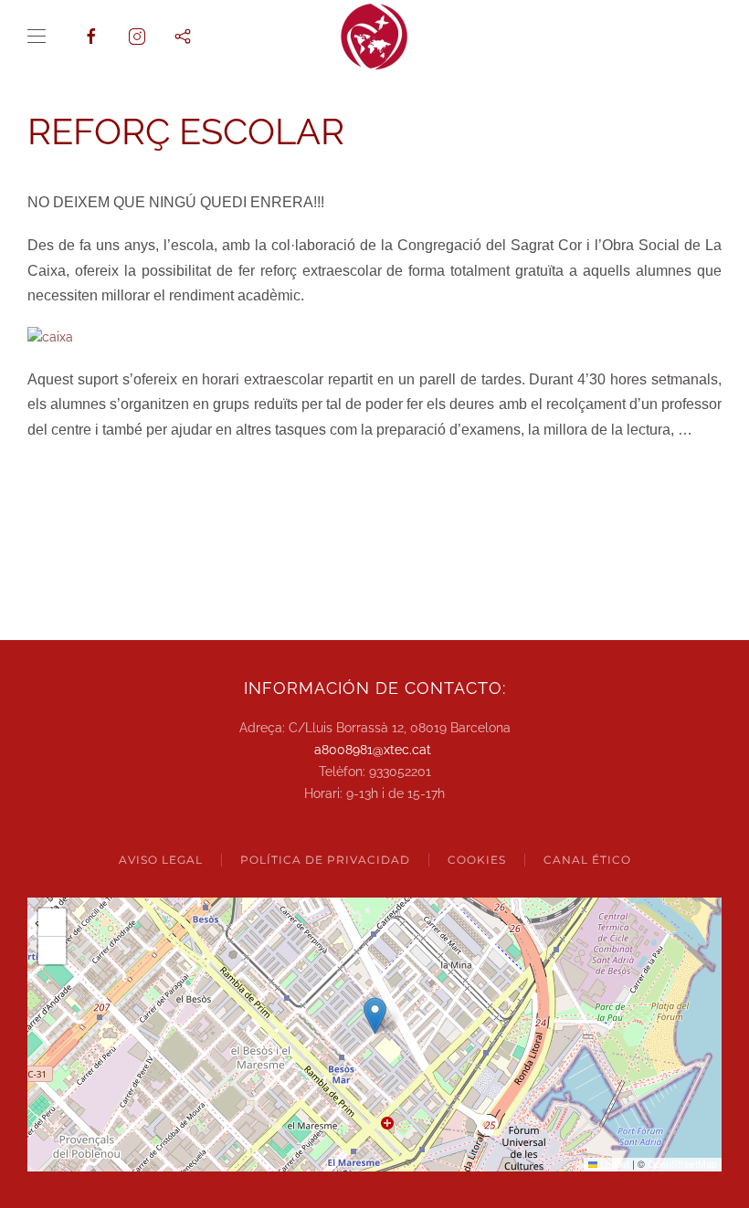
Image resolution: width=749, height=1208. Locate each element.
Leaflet (613, 1164)
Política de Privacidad (325, 860)
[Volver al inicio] (374, 36)
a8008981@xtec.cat (372, 749)
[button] (36, 36)
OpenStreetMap (682, 1164)
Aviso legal (161, 860)
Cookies (477, 860)
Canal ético (587, 860)
